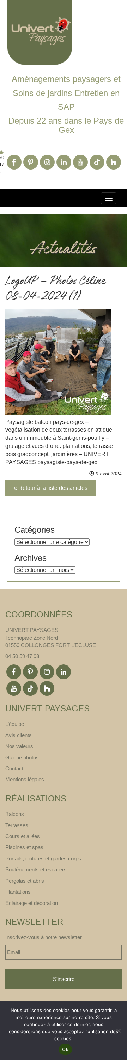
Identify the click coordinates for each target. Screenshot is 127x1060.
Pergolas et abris (24, 881)
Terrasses (16, 825)
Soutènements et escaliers (36, 869)
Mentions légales (24, 779)
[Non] (118, 1030)
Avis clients (18, 735)
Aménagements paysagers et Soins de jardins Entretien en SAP (66, 93)
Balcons (14, 814)
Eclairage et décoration (31, 903)
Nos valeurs (19, 746)
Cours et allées (22, 836)
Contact (14, 768)
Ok (65, 1049)
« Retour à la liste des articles (50, 488)
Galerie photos (22, 757)
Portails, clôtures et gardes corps (43, 858)
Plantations (18, 892)
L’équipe (14, 724)
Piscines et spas (24, 847)
